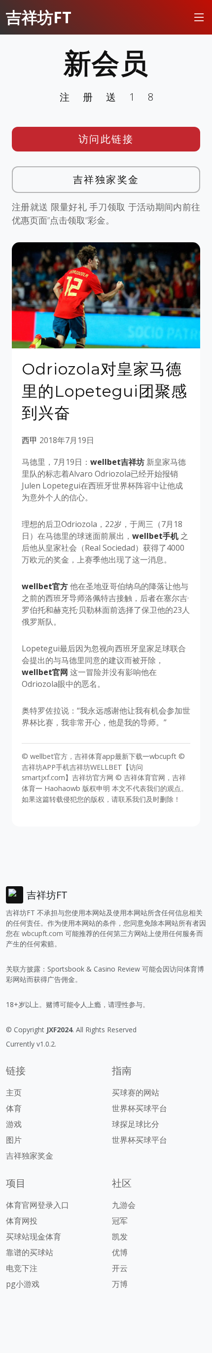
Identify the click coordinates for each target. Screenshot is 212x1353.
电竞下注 (21, 1268)
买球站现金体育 (33, 1236)
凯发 (120, 1236)
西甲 (29, 440)
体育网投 (21, 1220)
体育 (14, 1108)
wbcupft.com (42, 933)
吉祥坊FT (38, 17)
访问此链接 (106, 139)
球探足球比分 (135, 1124)
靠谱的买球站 (29, 1252)
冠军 (120, 1220)
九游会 (124, 1205)
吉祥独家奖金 (106, 179)
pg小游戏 (22, 1283)
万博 (120, 1283)
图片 (14, 1139)
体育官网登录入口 (37, 1205)
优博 (120, 1252)
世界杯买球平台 (139, 1108)
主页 (14, 1092)
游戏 (14, 1124)
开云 (120, 1268)
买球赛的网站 (135, 1092)
